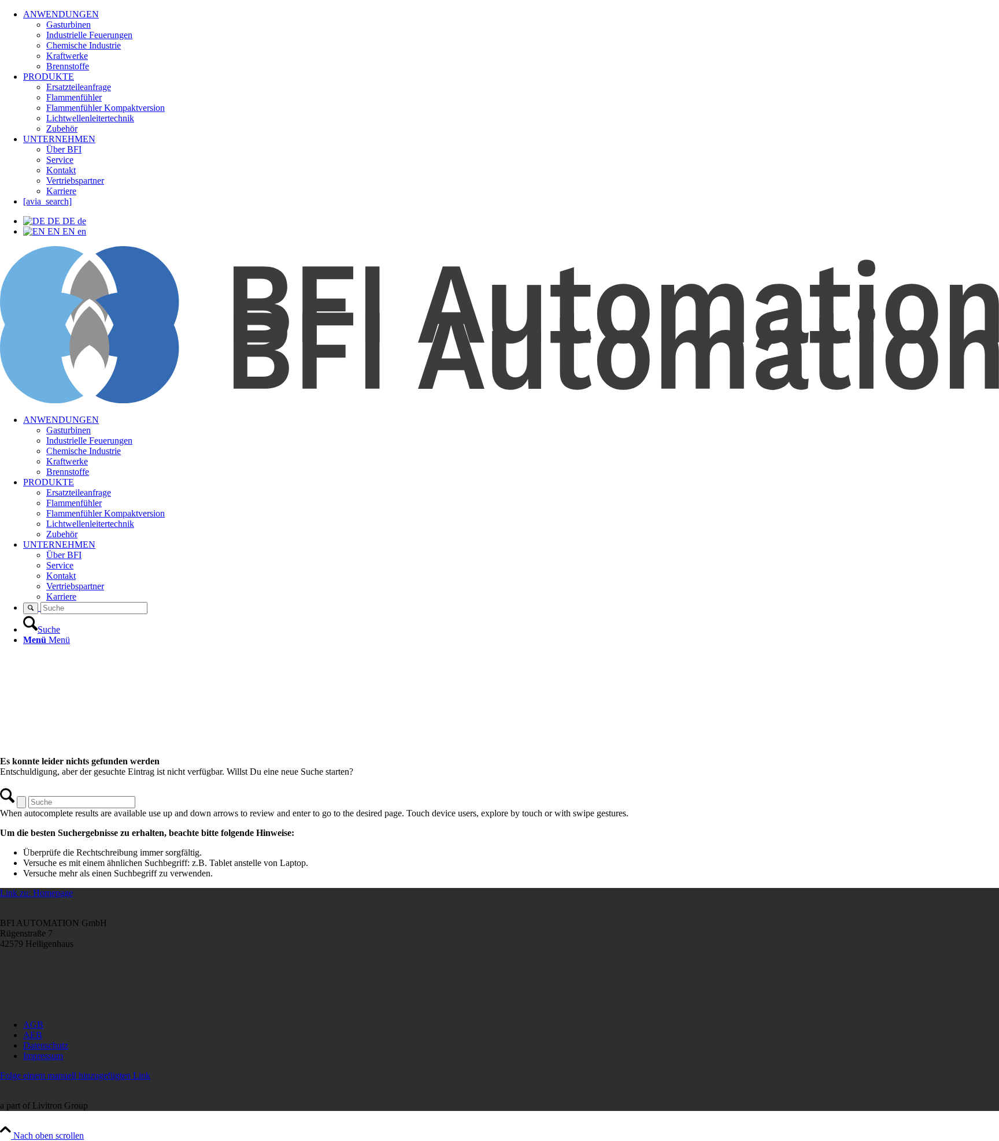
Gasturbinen (68, 24)
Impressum (43, 1056)
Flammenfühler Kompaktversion (105, 108)
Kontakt (61, 170)
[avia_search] (47, 201)
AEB (32, 1035)
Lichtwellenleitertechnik (90, 118)
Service (59, 160)
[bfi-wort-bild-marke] (499, 400)
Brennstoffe (67, 66)
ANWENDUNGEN (61, 14)
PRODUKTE (48, 76)
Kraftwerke (67, 56)
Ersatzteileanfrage (78, 87)
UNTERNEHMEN (59, 139)
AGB (33, 1024)
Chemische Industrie (83, 45)
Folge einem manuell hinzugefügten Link (75, 1075)
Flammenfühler (74, 97)
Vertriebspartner (75, 180)
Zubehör (61, 128)
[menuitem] (511, 446)
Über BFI (64, 149)
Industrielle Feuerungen (89, 35)
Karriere (61, 191)
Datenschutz (45, 1045)
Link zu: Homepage (36, 893)
